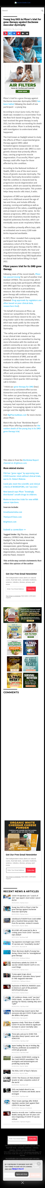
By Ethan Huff (24, 937)
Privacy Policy (18, 1169)
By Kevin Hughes (25, 1122)
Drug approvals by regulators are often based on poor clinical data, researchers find (22, 303)
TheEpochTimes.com (12, 517)
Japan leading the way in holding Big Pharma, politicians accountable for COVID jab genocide (25, 1048)
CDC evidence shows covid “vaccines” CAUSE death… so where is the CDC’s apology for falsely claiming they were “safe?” (27, 1000)
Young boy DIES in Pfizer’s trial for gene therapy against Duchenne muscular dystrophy (25, 909)
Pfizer (37, 552)
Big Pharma (22, 534)
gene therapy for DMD (23, 387)
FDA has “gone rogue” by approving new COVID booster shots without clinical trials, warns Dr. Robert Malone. (22, 476)
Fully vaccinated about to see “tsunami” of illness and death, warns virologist (26, 1091)
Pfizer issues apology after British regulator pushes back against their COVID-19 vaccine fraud (25, 1103)
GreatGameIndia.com (12, 512)
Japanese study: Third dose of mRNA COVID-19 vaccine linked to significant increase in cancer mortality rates (26, 1025)
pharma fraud (9, 555)
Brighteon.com (9, 522)
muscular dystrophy (25, 552)
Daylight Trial (9, 540)
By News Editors (25, 958)
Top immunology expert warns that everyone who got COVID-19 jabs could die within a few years (27, 1013)
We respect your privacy (31, 1152)
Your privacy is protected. (13, 596)
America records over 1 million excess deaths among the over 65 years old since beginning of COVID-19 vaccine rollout (26, 1116)
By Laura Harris (25, 1029)
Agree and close (21, 1174)
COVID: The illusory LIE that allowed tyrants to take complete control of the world (25, 1080)
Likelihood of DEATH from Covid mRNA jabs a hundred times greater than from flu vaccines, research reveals (26, 921)
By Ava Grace (24, 903)
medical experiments (19, 549)
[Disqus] (22, 726)
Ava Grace (18, 29)
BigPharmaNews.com (17, 415)
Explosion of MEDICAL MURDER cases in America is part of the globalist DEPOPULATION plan (26, 988)
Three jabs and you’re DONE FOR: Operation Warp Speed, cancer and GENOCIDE (25, 1036)
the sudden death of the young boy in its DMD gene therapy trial (22, 428)
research (21, 555)
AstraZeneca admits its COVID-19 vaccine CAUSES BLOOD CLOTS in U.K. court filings (26, 965)
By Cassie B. (23, 946)
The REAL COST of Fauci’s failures (24, 1071)
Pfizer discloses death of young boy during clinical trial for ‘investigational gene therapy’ (26, 953)
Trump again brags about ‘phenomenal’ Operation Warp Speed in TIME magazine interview (26, 976)
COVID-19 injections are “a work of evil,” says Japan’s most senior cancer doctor (26, 898)
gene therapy (23, 546)
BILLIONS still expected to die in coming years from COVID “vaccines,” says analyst (26, 932)
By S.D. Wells (24, 926)
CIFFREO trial (17, 537)
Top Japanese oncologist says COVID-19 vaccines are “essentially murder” (26, 943)
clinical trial (29, 537)
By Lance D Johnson (26, 1108)
